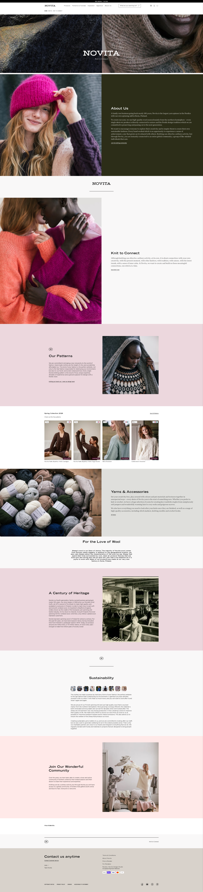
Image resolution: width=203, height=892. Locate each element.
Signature (99, 5)
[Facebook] (142, 884)
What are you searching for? (128, 5)
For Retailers (106, 864)
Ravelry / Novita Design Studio (112, 867)
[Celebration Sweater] (145, 441)
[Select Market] (151, 5)
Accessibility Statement (81, 884)
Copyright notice (49, 884)
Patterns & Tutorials (79, 5)
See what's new (115, 269)
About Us (108, 5)
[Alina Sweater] (116, 441)
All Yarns (113, 514)
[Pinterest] (157, 884)
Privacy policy (61, 884)
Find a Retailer (107, 861)
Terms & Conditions (109, 855)
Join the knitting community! (119, 143)
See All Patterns (154, 413)
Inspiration (91, 5)
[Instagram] (152, 884)
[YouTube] (147, 884)
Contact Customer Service (51, 860)
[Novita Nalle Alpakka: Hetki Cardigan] (58, 441)
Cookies (70, 884)
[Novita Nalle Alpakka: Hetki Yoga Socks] (87, 441)
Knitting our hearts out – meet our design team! (62, 381)
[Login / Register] (154, 5)
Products (67, 5)
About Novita (106, 858)
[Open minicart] (157, 5)
